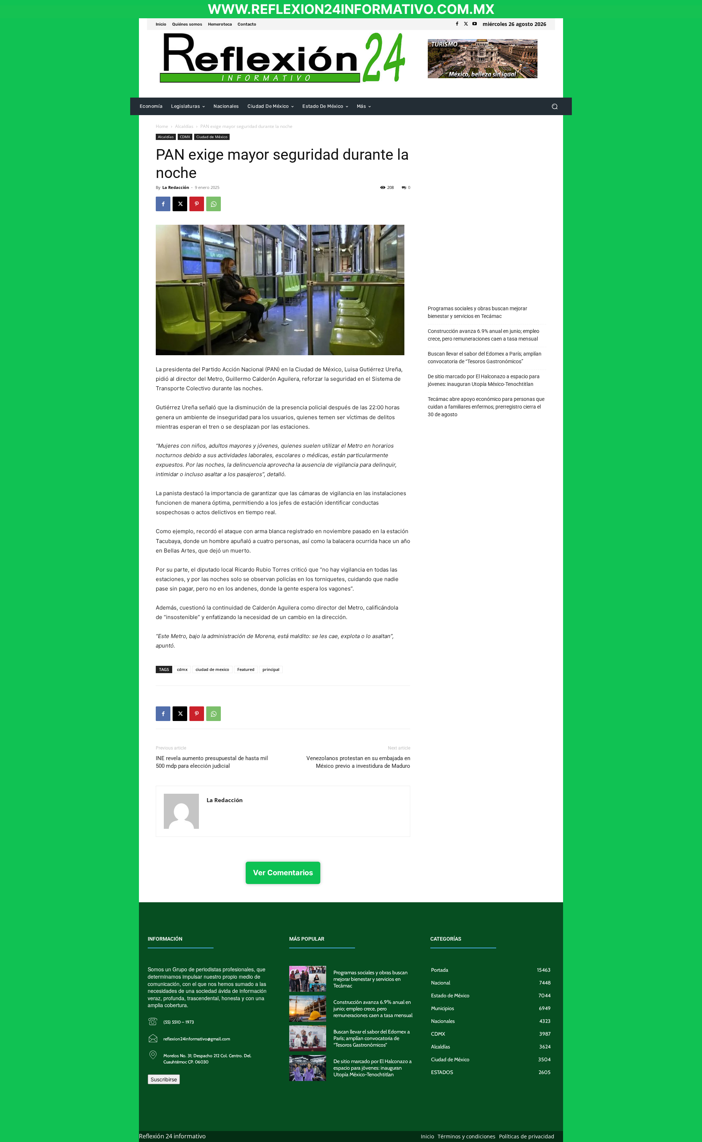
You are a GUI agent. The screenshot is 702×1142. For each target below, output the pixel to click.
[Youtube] (474, 24)
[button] (554, 106)
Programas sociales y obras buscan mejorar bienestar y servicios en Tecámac (477, 312)
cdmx (182, 669)
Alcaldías (184, 126)
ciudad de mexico (212, 669)
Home (162, 126)
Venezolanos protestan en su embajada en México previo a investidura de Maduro (358, 762)
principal (271, 669)
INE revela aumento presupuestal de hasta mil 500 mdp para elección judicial (212, 762)
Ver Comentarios (283, 872)
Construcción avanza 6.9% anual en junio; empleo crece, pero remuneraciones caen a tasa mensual (483, 335)
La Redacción (175, 187)
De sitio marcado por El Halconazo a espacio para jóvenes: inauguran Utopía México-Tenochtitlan (484, 380)
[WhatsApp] (213, 204)
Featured (245, 669)
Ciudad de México (211, 136)
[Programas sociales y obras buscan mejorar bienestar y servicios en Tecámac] (308, 979)
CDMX (185, 136)
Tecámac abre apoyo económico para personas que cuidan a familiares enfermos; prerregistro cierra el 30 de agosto (486, 406)
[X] (465, 24)
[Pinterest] (196, 204)
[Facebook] (457, 24)
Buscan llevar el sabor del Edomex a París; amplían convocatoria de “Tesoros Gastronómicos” (484, 357)
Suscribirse (164, 1079)
